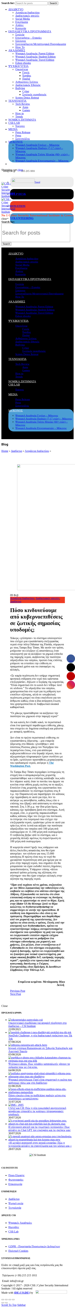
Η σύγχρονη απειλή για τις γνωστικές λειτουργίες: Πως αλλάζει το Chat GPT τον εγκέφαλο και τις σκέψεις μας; (39, 1128)
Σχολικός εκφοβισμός (34, 94)
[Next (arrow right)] (6, 1302)
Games (26, 110)
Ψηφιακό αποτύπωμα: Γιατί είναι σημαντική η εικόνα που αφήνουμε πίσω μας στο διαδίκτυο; (40, 1081)
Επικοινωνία (15, 1184)
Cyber (25, 91)
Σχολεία (19, 34)
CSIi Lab (13, 1231)
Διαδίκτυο (16, 450)
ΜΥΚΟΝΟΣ (15, 141)
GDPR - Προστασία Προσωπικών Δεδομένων (34, 1246)
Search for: (8, 3)
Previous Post (17, 990)
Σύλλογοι (20, 40)
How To (20, 47)
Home (4, 450)
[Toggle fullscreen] (9, 1299)
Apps (25, 107)
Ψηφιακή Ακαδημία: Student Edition (35, 56)
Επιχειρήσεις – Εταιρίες (28, 37)
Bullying (20, 88)
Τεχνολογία (14, 1207)
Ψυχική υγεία (15, 1203)
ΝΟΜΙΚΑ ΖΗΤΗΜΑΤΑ (22, 119)
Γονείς (25, 72)
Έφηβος (26, 75)
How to (19, 113)
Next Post (15, 994)
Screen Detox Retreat (27, 97)
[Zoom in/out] (13, 1299)
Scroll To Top (9, 1304)
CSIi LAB (14, 122)
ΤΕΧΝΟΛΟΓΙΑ (17, 100)
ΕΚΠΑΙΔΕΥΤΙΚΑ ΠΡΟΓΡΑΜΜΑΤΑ (29, 31)
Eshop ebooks (23, 62)
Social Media (22, 18)
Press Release (22, 132)
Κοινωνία (20, 28)
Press (18, 135)
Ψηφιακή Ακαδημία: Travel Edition (34, 59)
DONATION (17, 206)
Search (53, 3)
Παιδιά (26, 78)
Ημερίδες (13, 1227)
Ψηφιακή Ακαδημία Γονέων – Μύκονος (37, 144)
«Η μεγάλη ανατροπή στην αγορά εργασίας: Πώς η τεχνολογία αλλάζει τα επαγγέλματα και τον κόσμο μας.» (40, 1144)
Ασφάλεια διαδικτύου (27, 12)
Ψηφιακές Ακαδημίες (20, 1222)
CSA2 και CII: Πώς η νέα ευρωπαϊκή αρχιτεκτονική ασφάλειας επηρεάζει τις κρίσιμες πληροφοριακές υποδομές (37, 1111)
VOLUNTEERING (21, 218)
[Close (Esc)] (2, 1299)
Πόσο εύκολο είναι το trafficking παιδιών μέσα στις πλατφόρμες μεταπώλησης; (37, 1097)
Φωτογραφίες (15, 1179)
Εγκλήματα (21, 21)
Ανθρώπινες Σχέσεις (26, 81)
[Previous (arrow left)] (2, 1302)
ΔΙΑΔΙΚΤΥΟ (15, 9)
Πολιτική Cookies (18, 1250)
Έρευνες (20, 126)
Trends (19, 116)
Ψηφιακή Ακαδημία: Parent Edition (34, 53)
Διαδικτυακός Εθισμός (27, 85)
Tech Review (22, 103)
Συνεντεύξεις (22, 138)
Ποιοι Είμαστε (16, 1175)
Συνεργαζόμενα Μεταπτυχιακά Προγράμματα (40, 44)
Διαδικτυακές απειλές (27, 15)
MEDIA (13, 129)
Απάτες (19, 25)
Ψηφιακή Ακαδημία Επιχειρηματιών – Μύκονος (42, 160)
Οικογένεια (21, 69)
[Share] (6, 1299)
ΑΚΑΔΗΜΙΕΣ (16, 50)
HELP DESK (18, 194)
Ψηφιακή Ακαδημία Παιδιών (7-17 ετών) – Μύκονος (43, 418)
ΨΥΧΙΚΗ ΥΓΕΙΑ (18, 66)
